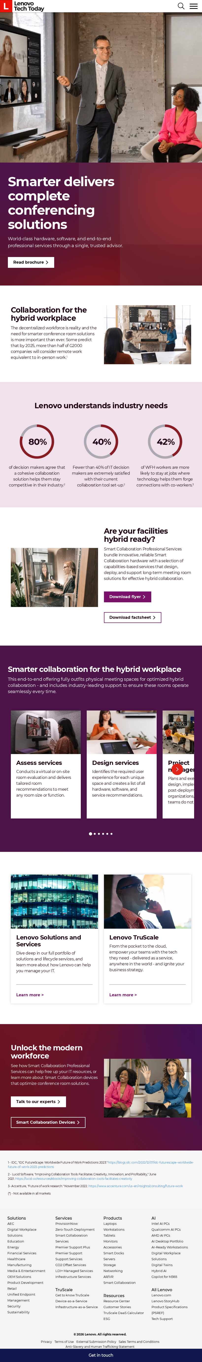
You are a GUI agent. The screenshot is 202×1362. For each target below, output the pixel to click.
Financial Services (21, 1253)
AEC (10, 1224)
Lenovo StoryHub (165, 1301)
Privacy (46, 1342)
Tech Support (162, 1319)
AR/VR (108, 1277)
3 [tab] (99, 834)
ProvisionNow (66, 1224)
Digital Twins (162, 1265)
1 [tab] (90, 834)
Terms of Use (64, 1342)
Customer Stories (117, 1307)
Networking (113, 1271)
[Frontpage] (22, 6)
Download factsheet (130, 617)
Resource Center (116, 1301)
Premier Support (68, 1253)
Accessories (112, 1247)
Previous (25, 769)
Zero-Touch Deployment (75, 1229)
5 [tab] (107, 834)
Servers (109, 1259)
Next (177, 769)
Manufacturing (19, 1265)
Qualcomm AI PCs (166, 1229)
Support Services (68, 1259)
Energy (13, 1247)
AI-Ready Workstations (170, 1247)
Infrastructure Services (73, 1277)
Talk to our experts (36, 1101)
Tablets (109, 1235)
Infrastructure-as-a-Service (76, 1307)
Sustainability (18, 1312)
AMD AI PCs (161, 1235)
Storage (109, 1265)
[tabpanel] (46, 764)
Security (13, 1306)
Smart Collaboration (119, 1283)
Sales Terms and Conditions (139, 1342)
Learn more (28, 995)
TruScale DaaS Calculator (123, 1313)
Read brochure (28, 262)
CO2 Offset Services (70, 1265)
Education (15, 1241)
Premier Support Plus (72, 1247)
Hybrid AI (159, 1271)
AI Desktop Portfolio (167, 1241)
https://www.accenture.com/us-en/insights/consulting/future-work (135, 1186)
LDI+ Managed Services (74, 1271)
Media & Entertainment (26, 1271)
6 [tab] (111, 834)
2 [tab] (95, 834)
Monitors (110, 1241)
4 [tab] (103, 834)
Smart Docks (113, 1253)
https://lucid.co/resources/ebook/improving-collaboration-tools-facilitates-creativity (73, 1178)
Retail (12, 1288)
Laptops (110, 1224)
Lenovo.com (161, 1295)
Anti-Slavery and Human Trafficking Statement (100, 1346)
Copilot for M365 (164, 1277)
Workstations (113, 1229)
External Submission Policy (96, 1342)
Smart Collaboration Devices (45, 1122)
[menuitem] (101, 1355)
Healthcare (16, 1259)
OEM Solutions (19, 1277)
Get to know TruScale (72, 1295)
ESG (106, 1319)
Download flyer (125, 596)
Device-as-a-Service (71, 1301)
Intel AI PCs (160, 1224)
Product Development (25, 1283)
